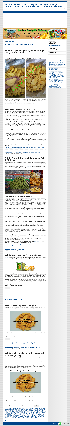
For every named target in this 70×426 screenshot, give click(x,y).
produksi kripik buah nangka (19, 294)
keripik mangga (61, 75)
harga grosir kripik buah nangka (12, 413)
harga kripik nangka (12, 414)
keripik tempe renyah (59, 80)
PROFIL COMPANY (11, 12)
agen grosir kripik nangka (38, 408)
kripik (10, 342)
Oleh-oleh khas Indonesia (53, 84)
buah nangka (58, 68)
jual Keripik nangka (20, 415)
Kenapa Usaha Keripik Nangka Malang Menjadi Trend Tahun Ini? (22, 152)
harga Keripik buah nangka (30, 413)
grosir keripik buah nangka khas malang (20, 147)
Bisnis (21, 153)
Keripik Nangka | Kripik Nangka (13, 299)
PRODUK (23, 12)
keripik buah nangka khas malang (10, 148)
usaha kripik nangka (24, 245)
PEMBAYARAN (29, 12)
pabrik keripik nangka (34, 342)
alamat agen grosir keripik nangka (20, 409)
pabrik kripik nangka (8, 343)
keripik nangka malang (27, 244)
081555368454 (51, 49)
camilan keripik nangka (20, 411)
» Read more (7, 338)
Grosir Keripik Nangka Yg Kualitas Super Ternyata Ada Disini (21, 44)
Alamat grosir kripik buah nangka (32, 410)
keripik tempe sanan (52, 81)
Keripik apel (55, 73)
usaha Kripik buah (18, 245)
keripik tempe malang (52, 80)
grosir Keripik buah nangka (10, 147)
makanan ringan (55, 83)
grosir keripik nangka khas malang (39, 147)
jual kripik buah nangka (26, 415)
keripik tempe (56, 79)
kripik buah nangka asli (30, 416)
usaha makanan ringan (58, 87)
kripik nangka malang (39, 244)
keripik (37, 341)
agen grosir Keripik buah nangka (11, 408)
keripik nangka (28, 166)
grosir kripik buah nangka (25, 341)
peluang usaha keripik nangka (53, 85)
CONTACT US (18, 12)
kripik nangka (33, 244)
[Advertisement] (35, 20)
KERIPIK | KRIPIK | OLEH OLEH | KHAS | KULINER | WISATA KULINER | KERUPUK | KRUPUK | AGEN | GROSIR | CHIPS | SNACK (34, 5)
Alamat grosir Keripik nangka (22, 410)
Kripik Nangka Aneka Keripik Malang (15, 249)
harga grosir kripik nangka (21, 413)
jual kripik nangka (33, 415)
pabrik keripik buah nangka (26, 342)
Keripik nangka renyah (53, 78)
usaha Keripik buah (57, 86)
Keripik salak (51, 79)
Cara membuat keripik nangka (55, 70)
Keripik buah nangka (41, 341)
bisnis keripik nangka (52, 68)
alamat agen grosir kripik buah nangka (32, 409)
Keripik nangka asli (18, 416)
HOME (5, 12)
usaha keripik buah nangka (35, 294)
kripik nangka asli (41, 416)
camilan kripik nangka (36, 411)
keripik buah (59, 73)
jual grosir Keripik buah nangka (20, 414)
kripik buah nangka (14, 342)
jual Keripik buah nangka (13, 415)
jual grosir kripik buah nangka (37, 414)
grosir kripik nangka (16, 244)
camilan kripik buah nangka (28, 411)
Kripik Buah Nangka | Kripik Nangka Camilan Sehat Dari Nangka (22, 347)
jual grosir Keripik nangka (29, 414)
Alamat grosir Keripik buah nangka (12, 410)
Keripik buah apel (52, 74)
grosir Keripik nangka (30, 147)
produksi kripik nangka (27, 294)
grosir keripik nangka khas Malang (28, 144)
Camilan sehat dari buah (53, 69)
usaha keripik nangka (12, 245)
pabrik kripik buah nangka (42, 342)
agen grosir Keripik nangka (20, 408)
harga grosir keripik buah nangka (34, 412)
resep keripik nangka (52, 86)
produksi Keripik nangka (11, 294)
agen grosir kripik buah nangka (29, 408)
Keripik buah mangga (58, 74)
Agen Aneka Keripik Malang (15, 153)
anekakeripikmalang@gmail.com (55, 45)
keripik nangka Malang (37, 241)
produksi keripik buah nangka (15, 343)
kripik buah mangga (52, 82)
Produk (22, 250)
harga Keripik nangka (37, 413)
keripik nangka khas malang (19, 148)
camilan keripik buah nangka (11, 411)
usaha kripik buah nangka (11, 295)
